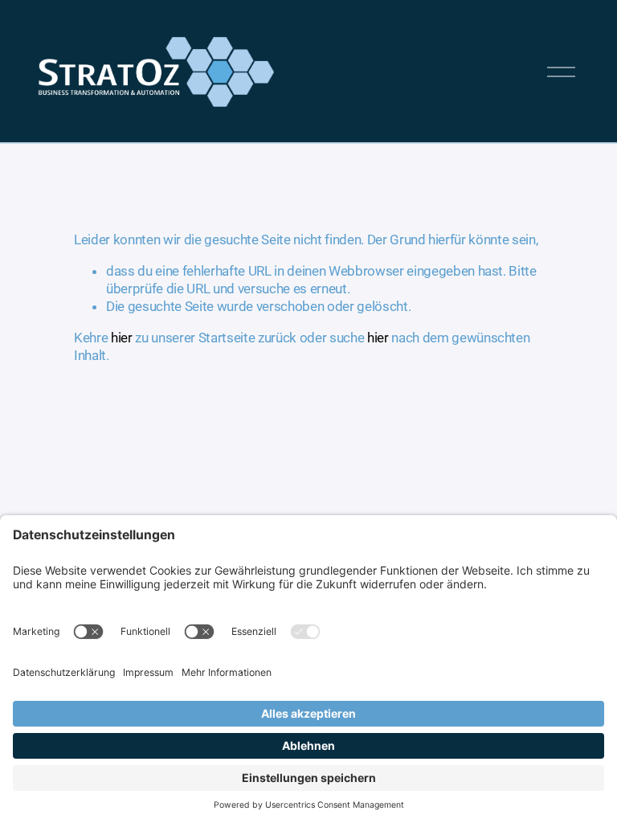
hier (122, 338)
